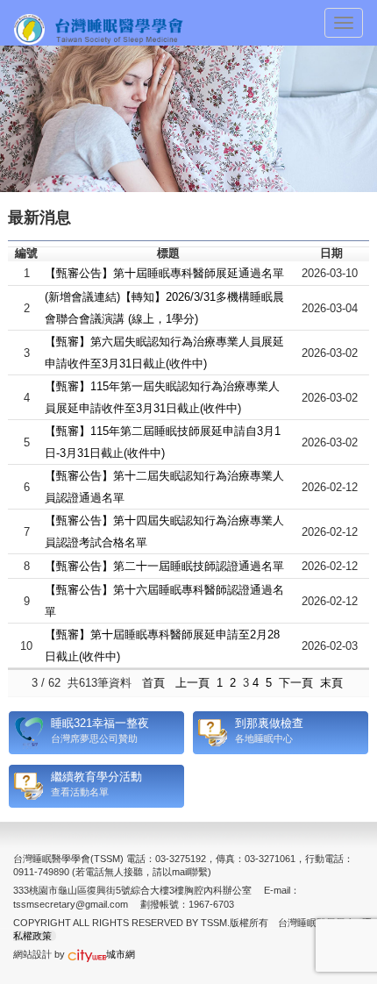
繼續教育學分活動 (96, 776)
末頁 (331, 682)
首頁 (153, 682)
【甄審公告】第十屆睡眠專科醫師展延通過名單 (164, 273)
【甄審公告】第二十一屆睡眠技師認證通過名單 (164, 566)
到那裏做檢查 (269, 723)
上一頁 (192, 682)
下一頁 (296, 682)
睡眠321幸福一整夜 (100, 723)
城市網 (120, 954)
